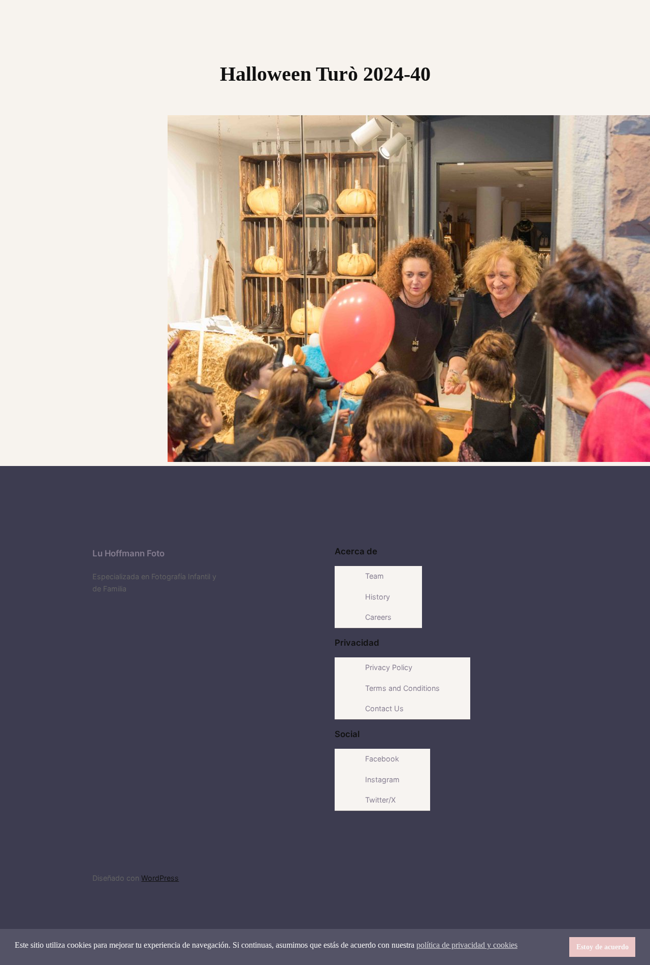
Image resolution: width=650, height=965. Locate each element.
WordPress (160, 878)
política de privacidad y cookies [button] (466, 945)
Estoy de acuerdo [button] (602, 947)
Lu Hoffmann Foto (128, 553)
